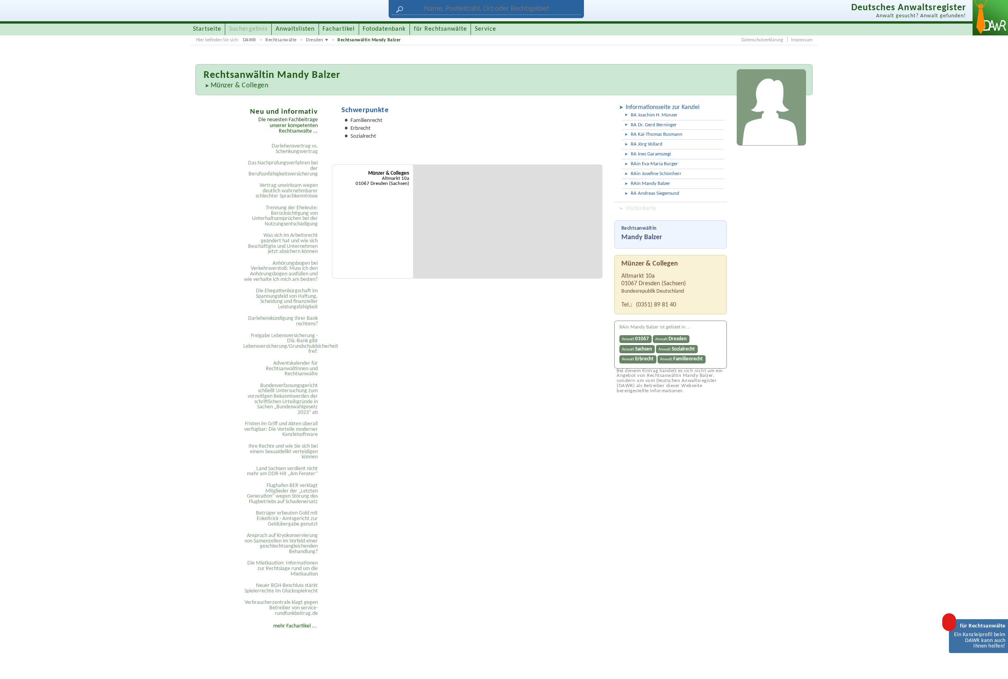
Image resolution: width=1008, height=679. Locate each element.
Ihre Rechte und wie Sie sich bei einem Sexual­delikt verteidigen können (283, 451)
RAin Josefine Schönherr (656, 173)
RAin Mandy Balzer (650, 183)
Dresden (314, 40)
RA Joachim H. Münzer (654, 115)
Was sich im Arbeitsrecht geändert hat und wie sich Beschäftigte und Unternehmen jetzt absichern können (283, 243)
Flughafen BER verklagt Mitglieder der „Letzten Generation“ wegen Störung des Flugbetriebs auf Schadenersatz (282, 493)
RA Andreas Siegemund (655, 193)
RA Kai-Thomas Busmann (656, 134)
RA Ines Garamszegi (651, 154)
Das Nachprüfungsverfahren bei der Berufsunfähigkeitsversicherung (283, 168)
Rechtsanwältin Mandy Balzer (369, 40)
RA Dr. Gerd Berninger (654, 124)
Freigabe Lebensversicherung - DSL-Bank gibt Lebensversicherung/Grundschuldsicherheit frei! (281, 343)
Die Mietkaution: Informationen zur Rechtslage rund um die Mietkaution (282, 568)
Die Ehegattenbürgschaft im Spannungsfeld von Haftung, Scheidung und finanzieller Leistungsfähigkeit (287, 299)
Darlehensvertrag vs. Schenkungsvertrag (295, 149)
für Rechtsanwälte (440, 29)
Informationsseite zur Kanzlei (663, 107)
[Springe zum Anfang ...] (994, 665)
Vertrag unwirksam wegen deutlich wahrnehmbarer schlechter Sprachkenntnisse (287, 191)
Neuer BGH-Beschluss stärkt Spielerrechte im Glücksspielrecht (281, 588)
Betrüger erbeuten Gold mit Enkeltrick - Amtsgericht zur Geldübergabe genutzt (287, 518)
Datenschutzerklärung (762, 40)
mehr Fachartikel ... (295, 626)
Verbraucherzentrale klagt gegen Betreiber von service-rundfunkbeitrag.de (281, 608)
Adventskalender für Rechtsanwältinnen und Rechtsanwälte (292, 368)
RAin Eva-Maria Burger (654, 163)
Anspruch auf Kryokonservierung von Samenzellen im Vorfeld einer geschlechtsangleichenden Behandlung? (281, 543)
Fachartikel (338, 29)
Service (485, 29)
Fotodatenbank (384, 29)
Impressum (802, 40)
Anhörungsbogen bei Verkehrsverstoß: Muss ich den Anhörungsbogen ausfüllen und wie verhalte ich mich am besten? (281, 271)
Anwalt (635, 338)
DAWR (249, 40)
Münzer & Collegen (240, 85)
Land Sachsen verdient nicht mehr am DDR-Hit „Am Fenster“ (282, 471)
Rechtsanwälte (281, 40)
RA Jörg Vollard (646, 144)
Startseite (207, 29)
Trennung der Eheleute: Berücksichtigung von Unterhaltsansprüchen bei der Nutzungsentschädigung (285, 216)
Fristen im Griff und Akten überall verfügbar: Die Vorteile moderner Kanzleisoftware (281, 429)
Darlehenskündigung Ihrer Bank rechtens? (283, 321)
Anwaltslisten (295, 29)
